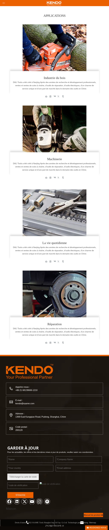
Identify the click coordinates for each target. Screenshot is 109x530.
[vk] (54, 96)
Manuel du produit (92, 515)
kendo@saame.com (24, 403)
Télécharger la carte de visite (23, 477)
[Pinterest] (47, 501)
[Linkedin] (50, 96)
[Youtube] (32, 501)
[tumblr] (62, 96)
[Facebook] (46, 96)
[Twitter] (58, 96)
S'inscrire (20, 495)
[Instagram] (39, 501)
